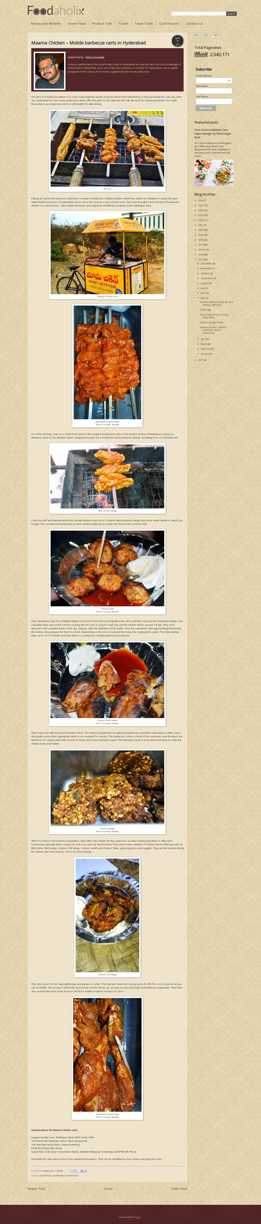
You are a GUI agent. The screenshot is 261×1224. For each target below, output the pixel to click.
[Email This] (72, 1171)
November (207, 268)
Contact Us (194, 23)
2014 (201, 259)
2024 (201, 210)
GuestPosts (45, 1175)
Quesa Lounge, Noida (211, 322)
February (206, 348)
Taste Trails (144, 23)
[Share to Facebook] (82, 1171)
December (207, 263)
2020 (201, 229)
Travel (123, 23)
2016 (201, 249)
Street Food (76, 23)
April (203, 339)
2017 (201, 244)
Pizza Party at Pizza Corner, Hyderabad (214, 316)
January (205, 353)
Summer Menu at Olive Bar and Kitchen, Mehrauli (216, 303)
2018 (201, 239)
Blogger (137, 1217)
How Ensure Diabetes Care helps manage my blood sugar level (212, 133)
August (205, 283)
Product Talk (102, 23)
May (203, 298)
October (205, 273)
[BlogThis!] (75, 1171)
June (203, 293)
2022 (201, 220)
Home (108, 1189)
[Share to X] (78, 1171)
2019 (201, 234)
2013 (201, 360)
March (204, 344)
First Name (202, 86)
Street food (72, 1175)
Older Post (179, 1189)
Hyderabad (59, 1175)
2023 (201, 215)
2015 (201, 254)
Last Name (202, 96)
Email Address (213, 75)
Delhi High (205, 309)
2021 (201, 225)
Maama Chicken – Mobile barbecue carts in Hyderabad (213, 330)
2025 (201, 205)
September (207, 278)
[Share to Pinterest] (85, 1171)
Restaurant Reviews (46, 23)
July (203, 288)
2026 (201, 200)
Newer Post (36, 1189)
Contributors (169, 23)
